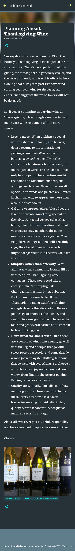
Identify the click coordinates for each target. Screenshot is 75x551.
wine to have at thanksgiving (41, 499)
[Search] (70, 5)
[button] (6, 45)
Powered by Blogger (39, 539)
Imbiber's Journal (21, 5)
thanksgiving (13, 499)
